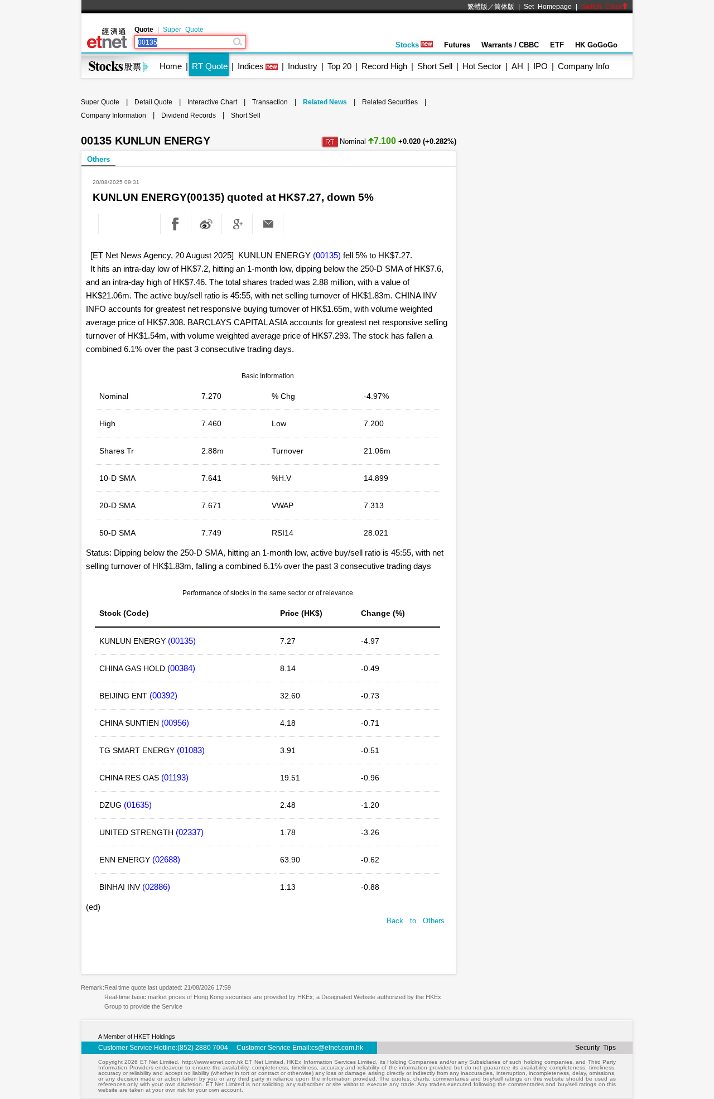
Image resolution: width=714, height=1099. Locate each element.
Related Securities (390, 102)
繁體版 (477, 7)
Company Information (113, 115)
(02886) (156, 886)
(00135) (327, 255)
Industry (302, 66)
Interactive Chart (212, 102)
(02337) (190, 832)
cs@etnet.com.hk (337, 1048)
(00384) (181, 668)
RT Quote (210, 66)
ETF (557, 45)
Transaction (270, 102)
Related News (325, 102)
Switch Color (601, 7)
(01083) (191, 750)
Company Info (583, 66)
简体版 (504, 7)
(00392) (163, 695)
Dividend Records (188, 115)
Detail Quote (153, 102)
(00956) (175, 722)
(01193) (175, 777)
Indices (251, 66)
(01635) (138, 804)
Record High (384, 66)
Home (171, 66)
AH (517, 66)
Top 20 (339, 66)
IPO (540, 66)
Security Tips (595, 1048)
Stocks (407, 45)
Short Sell (434, 66)
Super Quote (183, 29)
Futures (457, 45)
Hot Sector (481, 66)
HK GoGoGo (596, 45)
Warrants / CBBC (510, 45)
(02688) (166, 859)
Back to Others (416, 921)
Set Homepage (548, 7)
